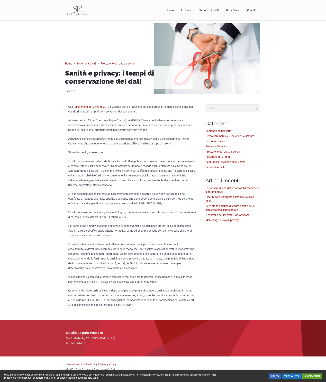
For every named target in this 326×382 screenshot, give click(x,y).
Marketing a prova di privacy (222, 220)
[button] (222, 10)
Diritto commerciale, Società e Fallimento (229, 136)
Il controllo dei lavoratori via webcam (227, 215)
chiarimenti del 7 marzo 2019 (92, 106)
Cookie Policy (89, 364)
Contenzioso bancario (218, 131)
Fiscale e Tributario (216, 146)
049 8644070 (78, 343)
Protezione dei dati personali (222, 151)
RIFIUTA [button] (275, 376)
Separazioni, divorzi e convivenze (225, 162)
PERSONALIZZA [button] (292, 376)
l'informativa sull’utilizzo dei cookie (190, 374)
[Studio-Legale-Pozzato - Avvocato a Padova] (77, 10)
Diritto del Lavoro (215, 141)
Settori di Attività (215, 167)
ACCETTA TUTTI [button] (312, 376)
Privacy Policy (107, 364)
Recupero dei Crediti (217, 156)
